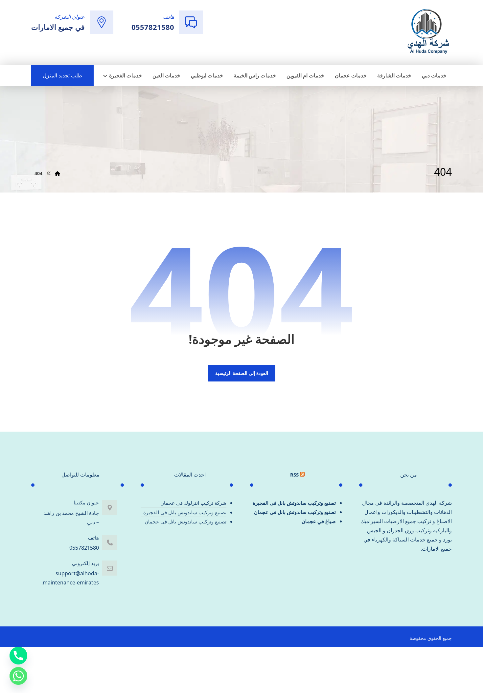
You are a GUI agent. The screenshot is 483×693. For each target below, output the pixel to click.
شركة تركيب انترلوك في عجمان (193, 502)
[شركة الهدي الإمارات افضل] (428, 32)
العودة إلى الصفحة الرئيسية (241, 373)
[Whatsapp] (18, 676)
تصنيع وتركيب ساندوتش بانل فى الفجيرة (294, 502)
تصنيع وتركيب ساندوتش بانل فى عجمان (295, 512)
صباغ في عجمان (319, 521)
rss (294, 474)
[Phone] (18, 655)
